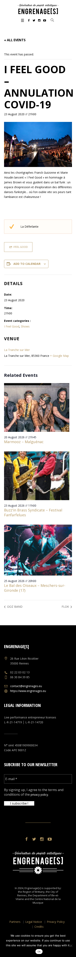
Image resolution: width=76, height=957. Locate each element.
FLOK (66, 606)
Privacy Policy (56, 922)
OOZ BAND (14, 606)
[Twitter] (34, 20)
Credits (39, 926)
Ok (39, 951)
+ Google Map (59, 356)
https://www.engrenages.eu (28, 691)
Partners (14, 922)
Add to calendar (27, 264)
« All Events (15, 40)
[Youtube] (45, 20)
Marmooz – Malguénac (24, 441)
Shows (25, 326)
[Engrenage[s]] (38, 9)
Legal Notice (33, 922)
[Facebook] (29, 20)
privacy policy (39, 794)
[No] (71, 946)
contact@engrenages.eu (26, 686)
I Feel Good (11, 326)
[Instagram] (39, 20)
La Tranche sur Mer (17, 350)
